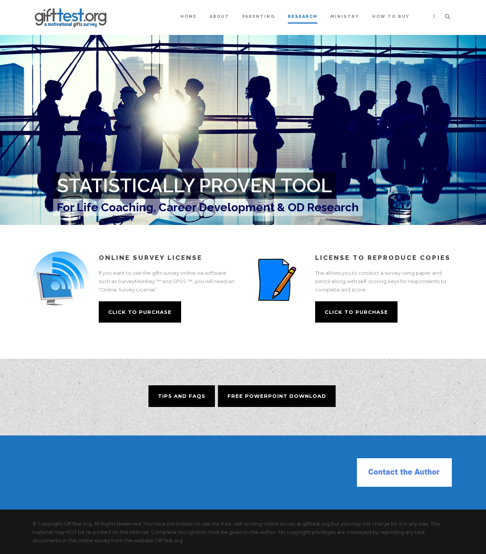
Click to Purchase (140, 312)
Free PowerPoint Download (276, 396)
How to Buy (391, 16)
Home (188, 16)
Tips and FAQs (181, 396)
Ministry (344, 16)
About (219, 16)
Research (302, 16)
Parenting (258, 16)
